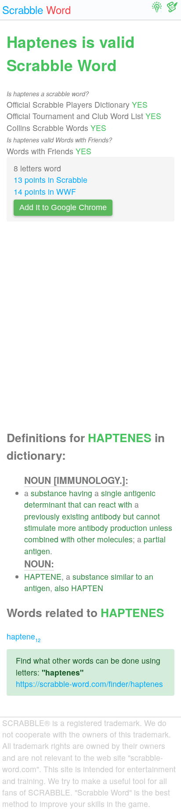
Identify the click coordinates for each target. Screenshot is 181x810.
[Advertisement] (90, 328)
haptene (23, 636)
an (149, 576)
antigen (37, 550)
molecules (115, 539)
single (111, 492)
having (80, 492)
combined (41, 539)
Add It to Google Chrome (63, 207)
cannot (148, 516)
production (128, 527)
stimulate (40, 527)
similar (122, 576)
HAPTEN (87, 587)
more (67, 527)
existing (75, 516)
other (86, 539)
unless (160, 527)
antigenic (140, 492)
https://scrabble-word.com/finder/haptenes (89, 683)
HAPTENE (43, 576)
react (107, 504)
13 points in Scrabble (50, 179)
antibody (106, 516)
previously (42, 516)
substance (49, 492)
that (74, 504)
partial (155, 539)
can (89, 504)
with (125, 504)
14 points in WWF (45, 191)
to (139, 576)
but (128, 516)
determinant (45, 504)
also (61, 587)
